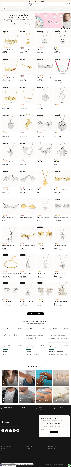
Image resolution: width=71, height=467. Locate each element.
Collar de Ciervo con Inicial (60, 245)
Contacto (3, 448)
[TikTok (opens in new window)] (14, 430)
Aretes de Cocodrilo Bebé (60, 189)
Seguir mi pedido (52, 450)
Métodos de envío (52, 448)
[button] (64, 3)
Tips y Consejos (28, 448)
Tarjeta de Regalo (5, 453)
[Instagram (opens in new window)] (6, 430)
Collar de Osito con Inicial (25, 273)
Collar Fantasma (40, 189)
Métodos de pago (52, 446)
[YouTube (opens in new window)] (10, 430)
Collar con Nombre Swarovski (9, 106)
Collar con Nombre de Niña (60, 78)
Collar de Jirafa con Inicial (8, 245)
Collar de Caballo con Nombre (61, 106)
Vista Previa (3, 450)
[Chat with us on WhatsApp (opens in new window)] (69, 465)
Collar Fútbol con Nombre (43, 106)
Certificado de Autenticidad (31, 457)
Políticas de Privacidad (29, 453)
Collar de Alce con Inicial (42, 273)
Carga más (35, 314)
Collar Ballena (40, 161)
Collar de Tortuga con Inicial (43, 217)
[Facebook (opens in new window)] (2, 430)
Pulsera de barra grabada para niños (10, 273)
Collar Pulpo (57, 161)
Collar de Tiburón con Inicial (8, 161)
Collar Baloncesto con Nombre (9, 134)
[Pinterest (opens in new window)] (17, 430)
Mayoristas (3, 455)
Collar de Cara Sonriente (59, 134)
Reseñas (26, 450)
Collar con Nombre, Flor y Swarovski (28, 106)
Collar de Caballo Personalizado (27, 134)
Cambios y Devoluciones (30, 455)
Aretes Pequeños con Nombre (61, 217)
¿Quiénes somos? (29, 446)
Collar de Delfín (23, 161)
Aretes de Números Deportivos (44, 134)
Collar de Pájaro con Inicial (60, 273)
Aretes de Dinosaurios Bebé (26, 217)
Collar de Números (41, 49)
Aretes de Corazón (6, 301)
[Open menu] (1, 4)
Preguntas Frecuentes (6, 446)
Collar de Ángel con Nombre (60, 301)
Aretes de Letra (40, 301)
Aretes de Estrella (41, 245)
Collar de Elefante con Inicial (26, 301)
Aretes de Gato (5, 189)
